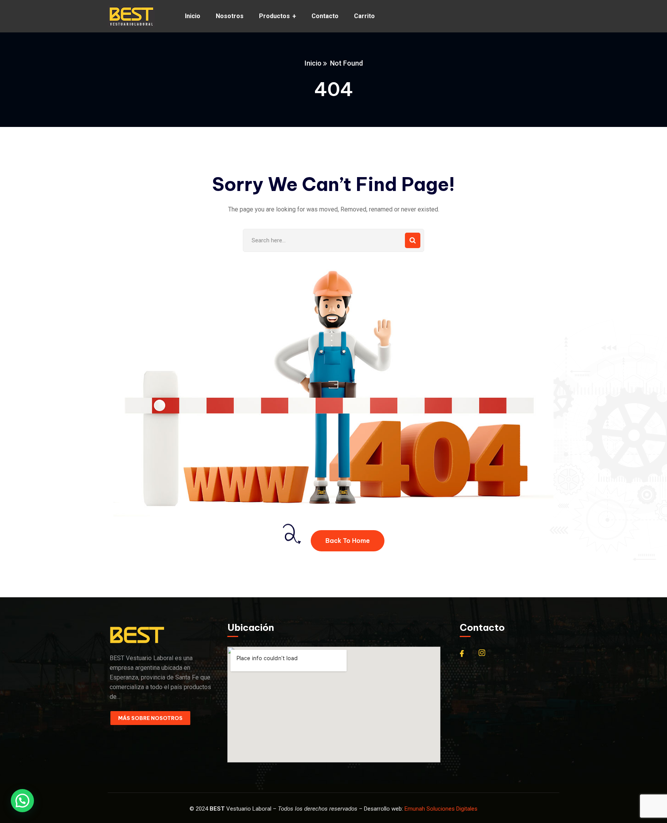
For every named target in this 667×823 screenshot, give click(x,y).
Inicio (313, 63)
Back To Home (347, 540)
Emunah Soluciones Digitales (441, 808)
